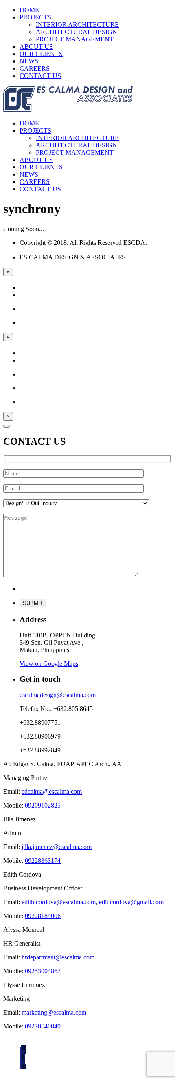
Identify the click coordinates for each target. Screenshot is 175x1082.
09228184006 (43, 915)
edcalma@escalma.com (52, 791)
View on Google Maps (49, 663)
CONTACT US (40, 75)
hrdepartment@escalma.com (58, 957)
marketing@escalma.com (54, 1012)
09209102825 (43, 805)
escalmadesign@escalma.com (58, 694)
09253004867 (43, 971)
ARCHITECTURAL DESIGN (76, 31)
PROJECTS (35, 17)
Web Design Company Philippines (91, 246)
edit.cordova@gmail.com (131, 901)
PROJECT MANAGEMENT (75, 39)
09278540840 (43, 1026)
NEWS (29, 61)
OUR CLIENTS (41, 53)
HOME (29, 9)
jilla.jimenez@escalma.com (57, 846)
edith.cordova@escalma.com (59, 901)
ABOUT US (36, 46)
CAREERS (35, 68)
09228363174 (43, 860)
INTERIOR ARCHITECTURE (77, 24)
